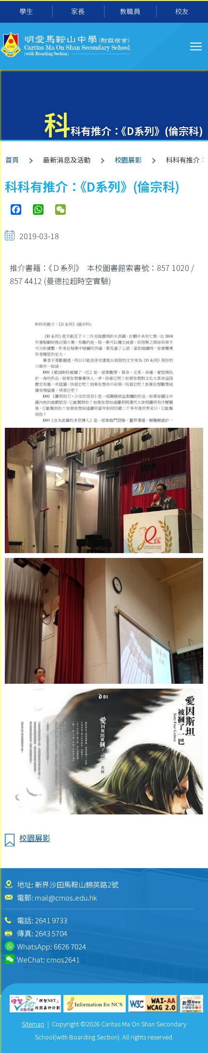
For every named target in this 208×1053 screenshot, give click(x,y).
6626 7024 (70, 946)
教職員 (130, 11)
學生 (26, 11)
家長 (78, 11)
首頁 (12, 160)
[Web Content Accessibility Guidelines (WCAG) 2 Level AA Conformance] (153, 1004)
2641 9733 (51, 920)
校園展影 (128, 160)
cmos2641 (63, 959)
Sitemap (33, 1023)
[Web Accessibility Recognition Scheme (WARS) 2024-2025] (191, 1004)
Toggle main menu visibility (196, 46)
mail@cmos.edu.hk (66, 897)
